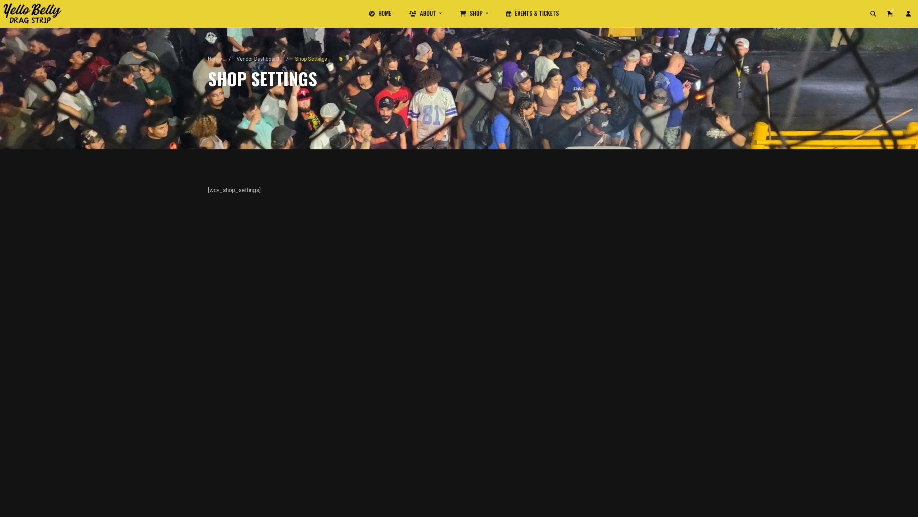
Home (215, 59)
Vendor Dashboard (258, 59)
